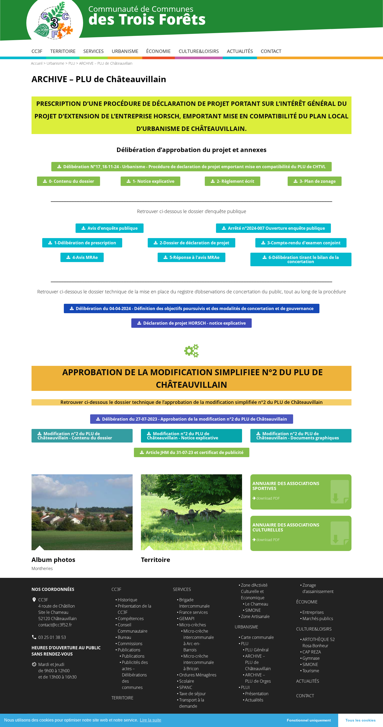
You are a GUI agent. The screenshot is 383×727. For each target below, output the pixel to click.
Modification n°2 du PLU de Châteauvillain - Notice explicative (182, 436)
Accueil (36, 63)
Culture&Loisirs (199, 51)
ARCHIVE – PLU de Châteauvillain (105, 63)
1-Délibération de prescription (85, 243)
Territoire (63, 51)
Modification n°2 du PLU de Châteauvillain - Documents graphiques (297, 436)
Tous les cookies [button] (360, 720)
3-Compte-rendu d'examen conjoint (304, 243)
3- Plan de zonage (318, 181)
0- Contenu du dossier (71, 181)
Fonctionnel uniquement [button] (309, 720)
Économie (158, 51)
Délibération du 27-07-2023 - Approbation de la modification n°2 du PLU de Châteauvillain (194, 419)
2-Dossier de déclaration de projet (194, 243)
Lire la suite (150, 720)
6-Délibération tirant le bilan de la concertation (304, 259)
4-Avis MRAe (85, 257)
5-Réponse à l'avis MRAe (194, 257)
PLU (72, 63)
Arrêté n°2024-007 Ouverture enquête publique (276, 228)
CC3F (37, 51)
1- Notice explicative (153, 181)
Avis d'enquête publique (113, 228)
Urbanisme (125, 51)
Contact (271, 51)
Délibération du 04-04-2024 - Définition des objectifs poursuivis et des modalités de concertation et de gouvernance (194, 308)
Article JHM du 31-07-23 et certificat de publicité (194, 452)
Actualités (240, 51)
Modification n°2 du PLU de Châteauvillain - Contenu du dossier (75, 436)
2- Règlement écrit (235, 181)
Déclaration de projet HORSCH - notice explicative (194, 323)
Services (93, 51)
